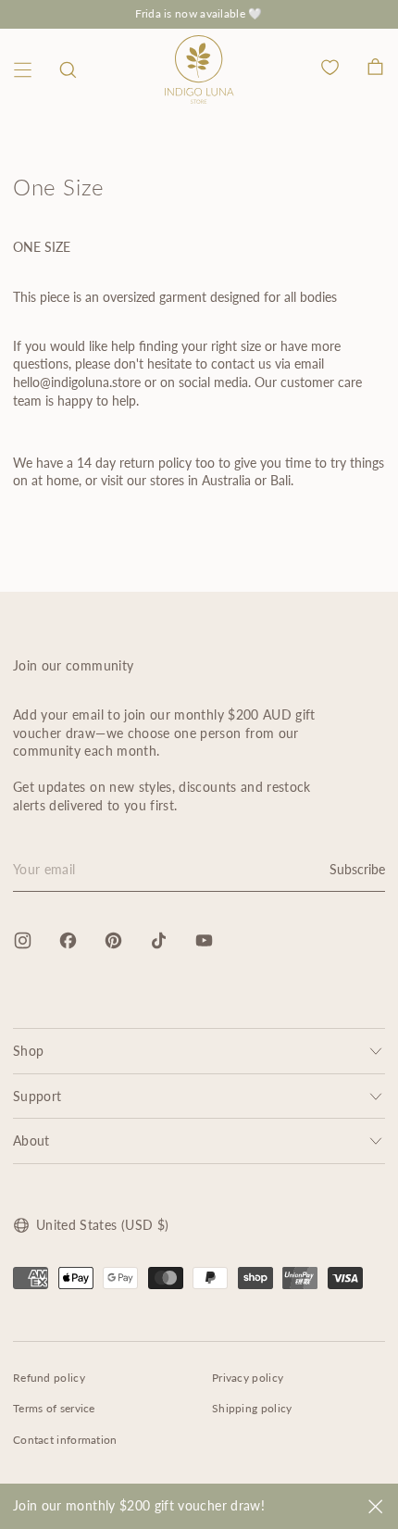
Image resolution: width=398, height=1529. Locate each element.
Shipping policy (252, 1408)
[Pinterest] (113, 940)
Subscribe (357, 869)
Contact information (65, 1440)
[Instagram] (22, 940)
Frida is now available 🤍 (198, 13)
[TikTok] (158, 940)
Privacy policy (247, 1378)
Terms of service (54, 1408)
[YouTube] (204, 940)
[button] (68, 70)
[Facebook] (68, 940)
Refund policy (49, 1378)
